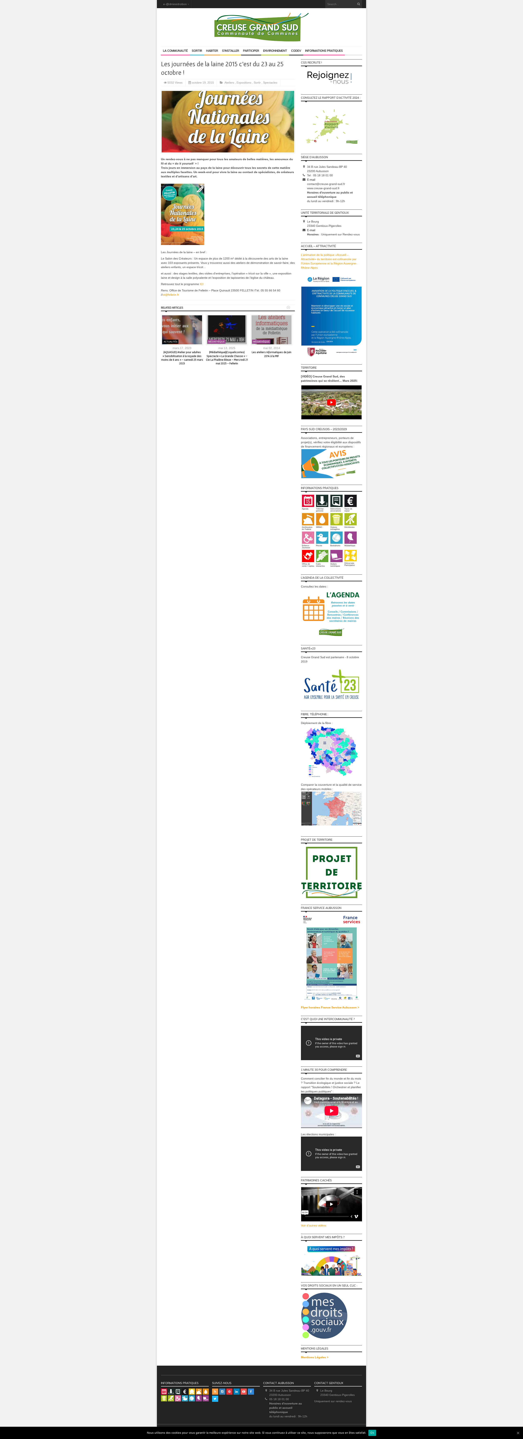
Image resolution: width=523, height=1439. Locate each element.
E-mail (311, 179)
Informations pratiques (324, 51)
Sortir (197, 51)
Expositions (244, 82)
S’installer (230, 51)
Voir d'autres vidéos (313, 1225)
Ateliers (230, 82)
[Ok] (518, 1433)
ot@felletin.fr (171, 294)
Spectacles (270, 82)
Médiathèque (216, 341)
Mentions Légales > (314, 1357)
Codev (296, 51)
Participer (251, 51)
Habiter (212, 51)
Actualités (170, 341)
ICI (201, 284)
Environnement (275, 51)
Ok (372, 1432)
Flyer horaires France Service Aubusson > (330, 1007)
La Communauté (175, 51)
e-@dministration (175, 4)
